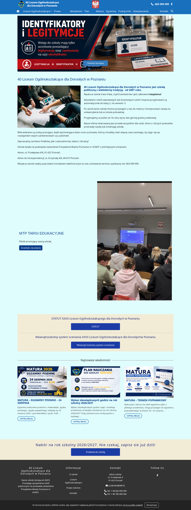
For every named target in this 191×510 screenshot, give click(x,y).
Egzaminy (111, 11)
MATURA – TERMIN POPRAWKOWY (145, 400)
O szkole (73, 474)
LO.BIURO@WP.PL (116, 485)
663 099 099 (162, 4)
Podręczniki (124, 11)
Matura (100, 11)
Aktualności (76, 11)
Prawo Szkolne (58, 13)
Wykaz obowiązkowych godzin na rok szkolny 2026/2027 (94, 401)
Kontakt (164, 11)
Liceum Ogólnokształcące (36, 11)
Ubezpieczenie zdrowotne (140, 13)
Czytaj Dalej (26, 418)
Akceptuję (152, 505)
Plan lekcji (87, 13)
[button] (172, 10)
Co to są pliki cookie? (133, 505)
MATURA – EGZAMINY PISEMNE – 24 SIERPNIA (39, 401)
